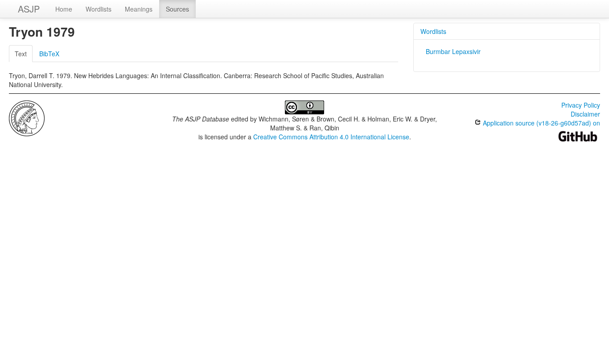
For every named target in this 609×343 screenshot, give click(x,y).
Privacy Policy (580, 104)
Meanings (138, 8)
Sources (177, 8)
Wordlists (98, 8)
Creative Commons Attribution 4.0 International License (331, 136)
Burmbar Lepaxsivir (453, 51)
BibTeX (49, 53)
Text (21, 53)
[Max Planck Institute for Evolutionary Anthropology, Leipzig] (27, 117)
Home (63, 8)
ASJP (29, 8)
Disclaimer (585, 113)
